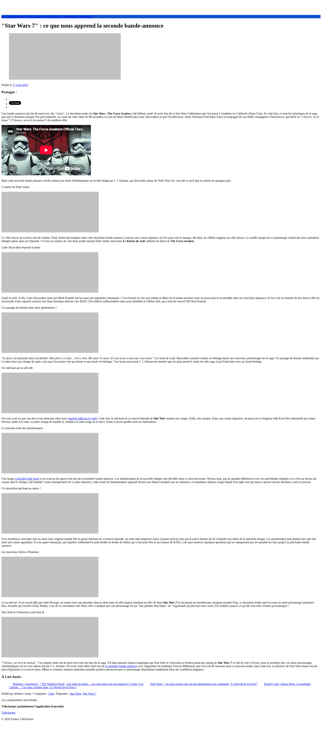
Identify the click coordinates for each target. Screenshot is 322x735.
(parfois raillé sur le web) (82, 418)
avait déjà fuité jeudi (27, 478)
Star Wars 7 (89, 693)
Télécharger (8, 712)
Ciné (51, 693)
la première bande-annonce (121, 666)
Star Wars (75, 693)
